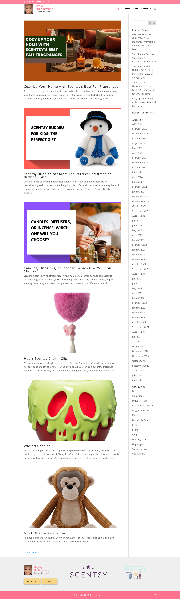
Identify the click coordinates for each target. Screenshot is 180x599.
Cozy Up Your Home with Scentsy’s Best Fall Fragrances (71, 86)
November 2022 (140, 259)
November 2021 (140, 317)
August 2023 (138, 215)
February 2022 (139, 302)
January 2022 (138, 307)
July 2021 (136, 336)
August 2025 (138, 143)
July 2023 (136, 220)
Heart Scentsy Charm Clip (45, 358)
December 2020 (140, 351)
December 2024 (140, 162)
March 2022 (138, 298)
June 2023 (137, 225)
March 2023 (138, 240)
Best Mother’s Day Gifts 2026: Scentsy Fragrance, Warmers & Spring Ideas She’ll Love (143, 42)
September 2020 (140, 365)
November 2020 (140, 356)
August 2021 (138, 331)
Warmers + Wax (140, 449)
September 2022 (140, 268)
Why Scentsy (138, 453)
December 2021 (140, 312)
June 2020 (137, 380)
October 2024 (139, 167)
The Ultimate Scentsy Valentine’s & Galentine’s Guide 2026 (144, 58)
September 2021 (140, 327)
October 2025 (139, 138)
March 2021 (138, 346)
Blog (117, 9)
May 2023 (137, 230)
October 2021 (139, 322)
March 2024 (138, 181)
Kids (134, 415)
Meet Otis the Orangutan (45, 533)
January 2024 (138, 191)
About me (32, 581)
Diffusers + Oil (139, 400)
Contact (50, 581)
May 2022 (137, 288)
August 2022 (138, 273)
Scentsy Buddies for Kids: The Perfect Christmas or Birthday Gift (67, 175)
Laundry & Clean (140, 420)
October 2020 (139, 360)
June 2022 (137, 283)
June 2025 (137, 148)
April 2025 (137, 152)
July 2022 (136, 278)
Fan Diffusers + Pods (142, 405)
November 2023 (140, 201)
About (127, 9)
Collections (138, 395)
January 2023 (138, 249)
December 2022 (140, 254)
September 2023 (140, 210)
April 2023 (137, 235)
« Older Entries (31, 552)
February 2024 (139, 186)
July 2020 (136, 375)
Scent (135, 429)
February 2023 (139, 244)
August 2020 (138, 370)
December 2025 (140, 133)
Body (135, 391)
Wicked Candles (37, 446)
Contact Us (146, 9)
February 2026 (139, 128)
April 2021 (137, 341)
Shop (135, 9)
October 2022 (139, 264)
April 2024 (137, 177)
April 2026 (137, 123)
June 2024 (137, 172)
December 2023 (140, 196)
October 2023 (139, 206)
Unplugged (138, 444)
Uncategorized (139, 439)
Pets (134, 424)
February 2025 (139, 157)
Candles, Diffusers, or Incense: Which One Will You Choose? (67, 269)
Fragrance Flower (141, 410)
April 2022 (137, 293)
